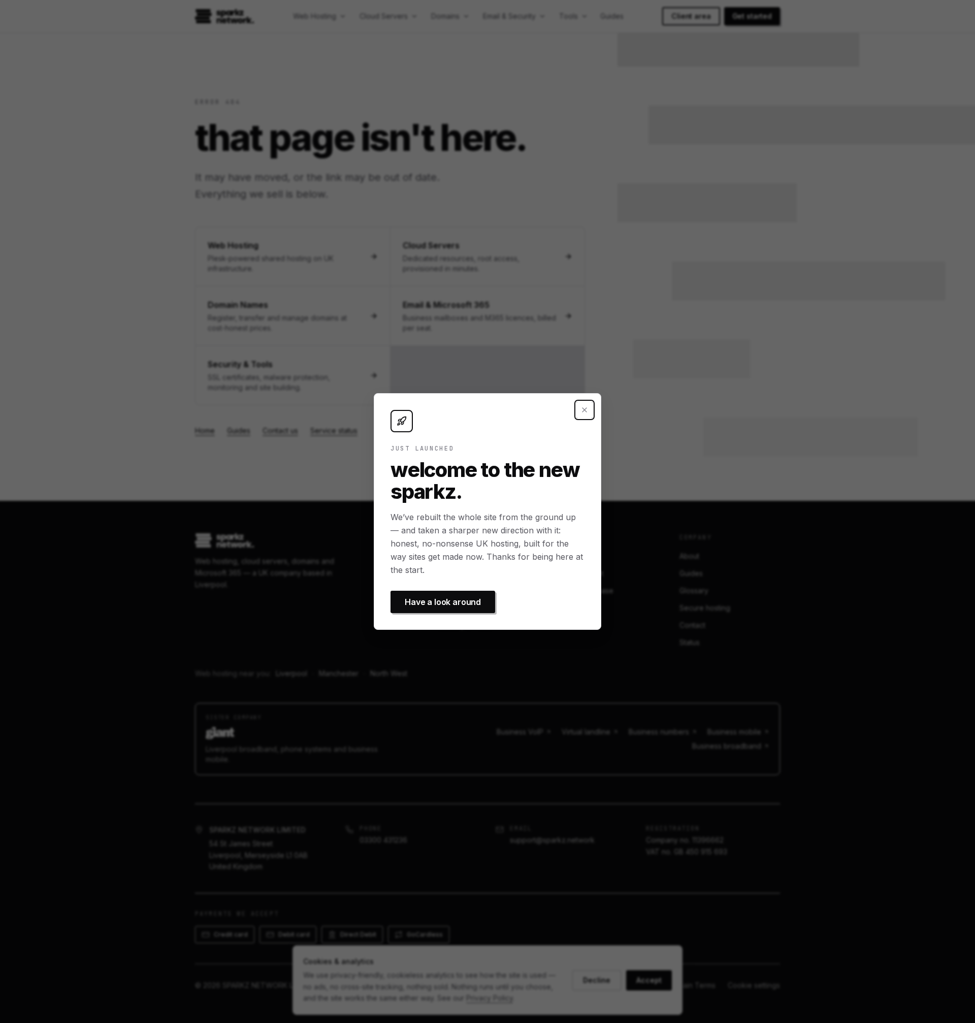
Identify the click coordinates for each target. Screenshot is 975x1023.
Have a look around (443, 602)
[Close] (584, 410)
